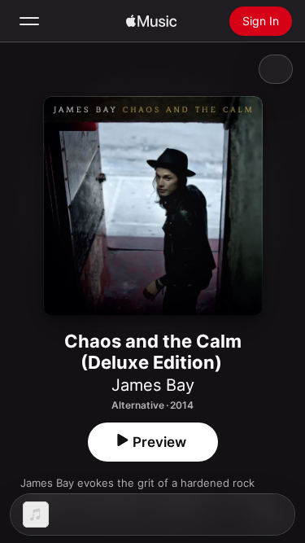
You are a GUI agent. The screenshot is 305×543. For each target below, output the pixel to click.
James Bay (152, 385)
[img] (151, 21)
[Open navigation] (29, 21)
